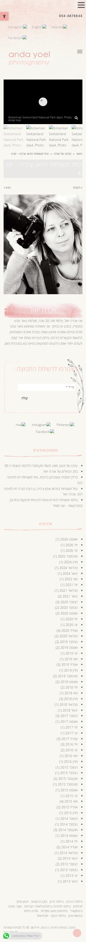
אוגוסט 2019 (69, 647)
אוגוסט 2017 (69, 721)
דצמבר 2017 (69, 715)
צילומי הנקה (58, 915)
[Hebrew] (59, 26)
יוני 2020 (71, 624)
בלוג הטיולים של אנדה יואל (60, 471)
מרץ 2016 (71, 761)
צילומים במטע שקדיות (54, 911)
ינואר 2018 (70, 710)
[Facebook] (17, 37)
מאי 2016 (71, 755)
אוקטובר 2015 (68, 778)
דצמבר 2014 (69, 818)
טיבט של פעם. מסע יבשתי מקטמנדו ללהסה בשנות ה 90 (41, 465)
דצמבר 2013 (69, 864)
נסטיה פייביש (59, 927)
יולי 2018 (71, 687)
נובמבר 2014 (69, 824)
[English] (39, 26)
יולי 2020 (71, 619)
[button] (4, 16)
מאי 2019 (71, 659)
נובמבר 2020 (69, 607)
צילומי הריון (57, 901)
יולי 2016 (71, 744)
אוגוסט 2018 (69, 681)
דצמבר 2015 (69, 767)
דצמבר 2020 (69, 602)
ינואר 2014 (70, 858)
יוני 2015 (71, 795)
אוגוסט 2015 (69, 790)
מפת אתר (42, 915)
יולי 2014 (71, 841)
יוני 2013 (71, 875)
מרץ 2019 (71, 670)
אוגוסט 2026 (69, 539)
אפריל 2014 (69, 847)
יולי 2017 (71, 727)
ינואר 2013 (70, 881)
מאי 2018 (71, 693)
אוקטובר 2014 (68, 829)
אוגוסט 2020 (69, 613)
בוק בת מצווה (39, 901)
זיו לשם (35, 927)
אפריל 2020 (69, 630)
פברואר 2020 (68, 636)
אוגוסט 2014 (69, 835)
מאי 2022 (71, 579)
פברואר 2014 (68, 852)
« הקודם (77, 187)
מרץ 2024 (71, 562)
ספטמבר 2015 (68, 784)
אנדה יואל (43, 310)
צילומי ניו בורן (74, 901)
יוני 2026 (71, 550)
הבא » (7, 187)
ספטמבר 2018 (68, 676)
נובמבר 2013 (69, 869)
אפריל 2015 (69, 807)
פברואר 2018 (68, 704)
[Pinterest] (65, 424)
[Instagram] (17, 26)
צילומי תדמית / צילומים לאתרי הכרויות (47, 906)
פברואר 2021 (68, 590)
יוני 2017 (71, 733)
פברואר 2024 (68, 567)
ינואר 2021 (70, 596)
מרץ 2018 (71, 698)
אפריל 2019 (69, 664)
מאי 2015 (71, 801)
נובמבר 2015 (69, 772)
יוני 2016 (71, 750)
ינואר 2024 (70, 573)
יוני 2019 (71, 653)
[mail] (21, 424)
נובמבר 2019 (69, 641)
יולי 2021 (71, 584)
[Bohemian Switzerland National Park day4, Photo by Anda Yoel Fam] (76, 118)
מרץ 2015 (71, 812)
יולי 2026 (71, 545)
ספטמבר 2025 (68, 556)
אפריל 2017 (69, 738)
